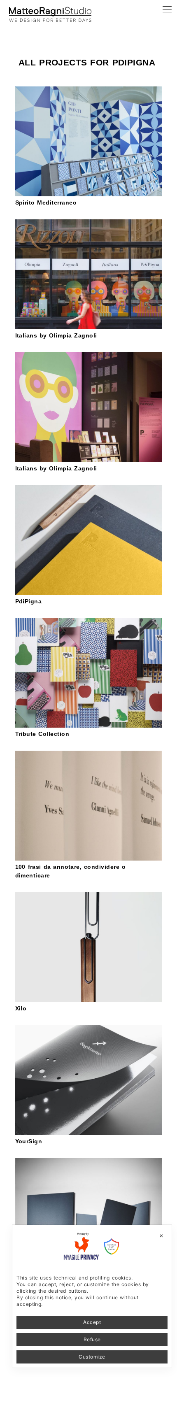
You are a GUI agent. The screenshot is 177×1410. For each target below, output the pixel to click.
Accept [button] (92, 1322)
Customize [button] (92, 1357)
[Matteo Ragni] (50, 10)
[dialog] (92, 1296)
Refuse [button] (92, 1339)
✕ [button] (161, 1236)
